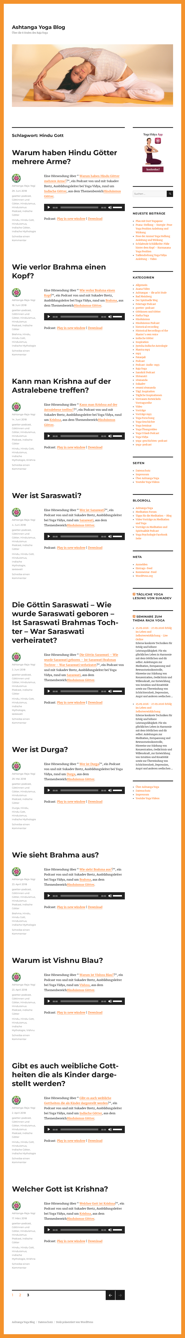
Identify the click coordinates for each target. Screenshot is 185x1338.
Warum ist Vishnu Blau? (57, 960)
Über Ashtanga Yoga (147, 478)
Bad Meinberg (144, 296)
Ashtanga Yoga (144, 508)
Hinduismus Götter (87, 305)
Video (139, 406)
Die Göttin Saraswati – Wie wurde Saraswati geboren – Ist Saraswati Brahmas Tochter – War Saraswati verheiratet (81, 660)
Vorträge (141, 410)
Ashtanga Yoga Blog (38, 27)
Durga (71, 774)
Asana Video (143, 288)
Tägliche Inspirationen (149, 395)
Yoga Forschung (145, 418)
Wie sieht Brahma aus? (55, 854)
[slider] (118, 207)
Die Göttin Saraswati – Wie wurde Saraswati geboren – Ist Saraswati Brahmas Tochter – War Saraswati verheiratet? (65, 622)
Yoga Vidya (142, 437)
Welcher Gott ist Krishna (97, 1203)
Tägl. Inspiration (145, 391)
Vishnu (84, 985)
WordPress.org (144, 575)
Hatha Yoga (142, 315)
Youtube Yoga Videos (148, 482)
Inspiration (142, 342)
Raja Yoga (141, 368)
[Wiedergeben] (49, 207)
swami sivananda (146, 387)
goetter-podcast (21, 195)
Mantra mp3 (143, 349)
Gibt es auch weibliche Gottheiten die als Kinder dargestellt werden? (65, 1074)
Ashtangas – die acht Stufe (151, 292)
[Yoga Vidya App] (153, 152)
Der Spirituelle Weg (147, 300)
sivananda (141, 380)
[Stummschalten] (110, 207)
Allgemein (141, 285)
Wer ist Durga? (40, 749)
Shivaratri (141, 376)
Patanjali (141, 357)
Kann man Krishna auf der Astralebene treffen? (61, 385)
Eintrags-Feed (144, 568)
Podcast (140, 361)
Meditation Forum (146, 511)
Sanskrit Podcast (145, 372)
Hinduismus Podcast (148, 323)
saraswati (17, 569)
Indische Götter (55, 191)
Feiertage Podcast (146, 304)
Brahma (111, 300)
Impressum (142, 474)
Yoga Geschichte (145, 421)
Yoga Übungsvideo (146, 429)
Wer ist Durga (89, 764)
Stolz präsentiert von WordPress (74, 1322)
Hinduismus (27, 203)
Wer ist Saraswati (91, 510)
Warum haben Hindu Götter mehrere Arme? (64, 157)
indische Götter (145, 338)
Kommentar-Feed (146, 572)
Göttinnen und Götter (148, 311)
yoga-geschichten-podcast (151, 440)
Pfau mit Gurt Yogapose (149, 221)
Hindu (16, 219)
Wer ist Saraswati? (47, 495)
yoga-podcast (144, 444)
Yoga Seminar (144, 425)
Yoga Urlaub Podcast (147, 433)
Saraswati (86, 520)
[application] (84, 207)
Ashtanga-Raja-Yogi (23, 185)
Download (95, 218)
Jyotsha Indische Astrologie (151, 345)
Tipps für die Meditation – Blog (154, 515)
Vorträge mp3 (143, 414)
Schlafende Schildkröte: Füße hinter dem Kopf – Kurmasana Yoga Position (153, 247)
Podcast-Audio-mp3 (147, 364)
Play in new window (71, 218)
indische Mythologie (24, 231)
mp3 (138, 353)
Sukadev (140, 383)
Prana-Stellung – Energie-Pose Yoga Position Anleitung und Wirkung (154, 228)
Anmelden (142, 564)
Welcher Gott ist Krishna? (60, 1188)
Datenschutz (143, 470)
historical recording (147, 326)
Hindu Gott (27, 219)
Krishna (55, 420)
